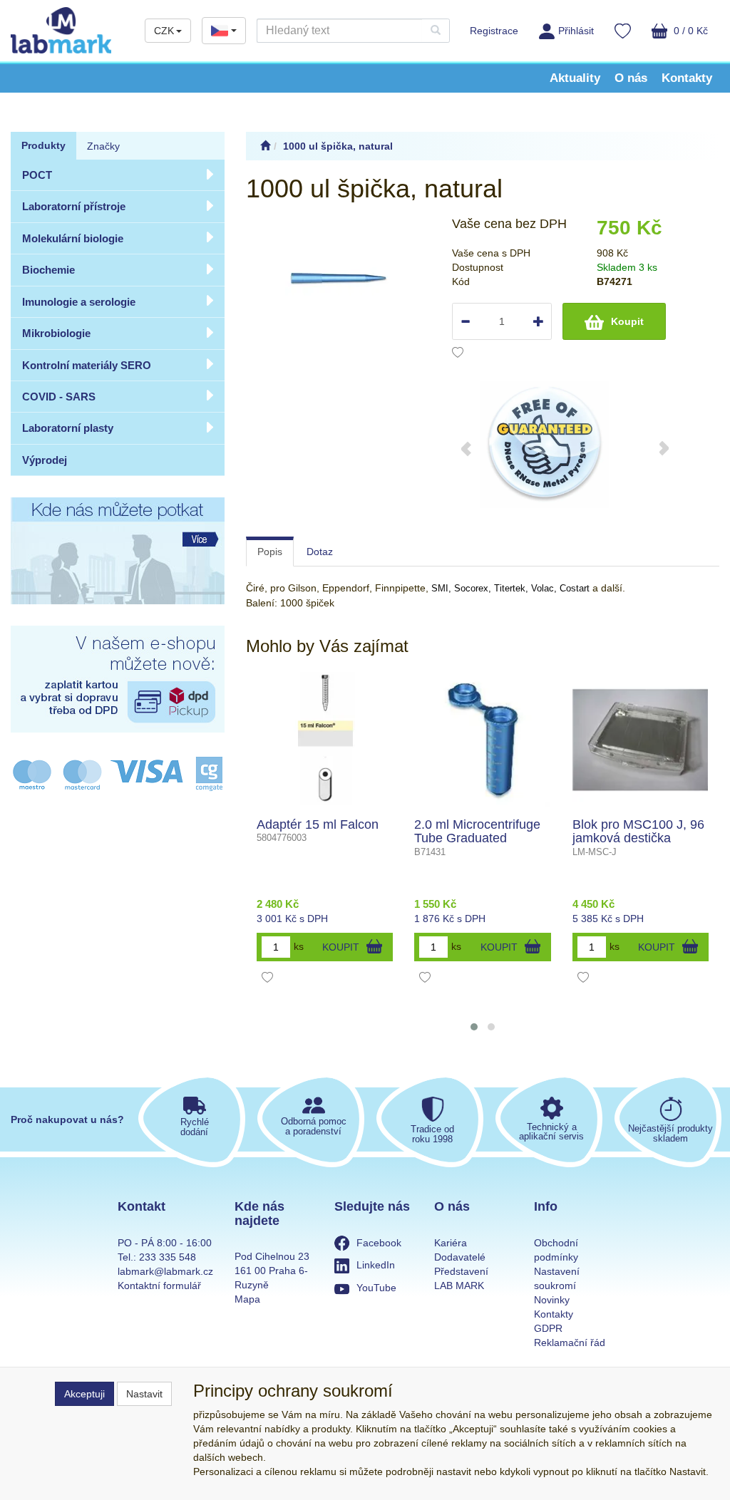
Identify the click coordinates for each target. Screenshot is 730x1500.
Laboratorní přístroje (73, 206)
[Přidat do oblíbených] (457, 354)
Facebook (378, 1242)
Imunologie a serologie (78, 302)
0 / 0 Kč (689, 30)
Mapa (247, 1299)
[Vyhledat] (435, 31)
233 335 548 (167, 1257)
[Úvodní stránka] (265, 146)
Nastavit (144, 1394)
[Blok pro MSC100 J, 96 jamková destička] (640, 739)
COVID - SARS (59, 396)
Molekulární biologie (72, 238)
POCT (37, 175)
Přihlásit (576, 30)
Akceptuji (84, 1394)
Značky (103, 146)
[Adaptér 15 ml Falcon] (325, 739)
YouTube (376, 1287)
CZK (164, 30)
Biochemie (48, 270)
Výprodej (44, 460)
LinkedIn (375, 1265)
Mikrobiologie (56, 333)
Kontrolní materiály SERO (86, 365)
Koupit (627, 321)
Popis (269, 551)
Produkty (43, 145)
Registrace (494, 30)
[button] (474, 1027)
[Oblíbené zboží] (622, 33)
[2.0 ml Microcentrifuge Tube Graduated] (482, 739)
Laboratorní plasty (67, 428)
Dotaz (320, 551)
